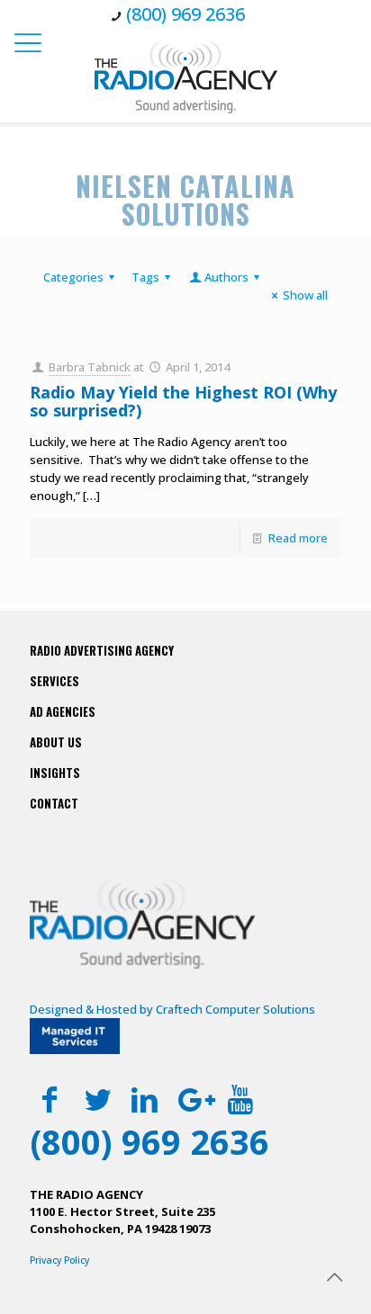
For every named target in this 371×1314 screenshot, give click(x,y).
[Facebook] (50, 1098)
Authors (226, 277)
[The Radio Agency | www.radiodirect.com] (185, 76)
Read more (298, 538)
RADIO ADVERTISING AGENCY (102, 650)
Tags (145, 277)
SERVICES (54, 681)
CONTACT (54, 803)
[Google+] (192, 1098)
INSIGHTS (55, 773)
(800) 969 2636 (185, 14)
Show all (305, 295)
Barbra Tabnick (90, 367)
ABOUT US (56, 742)
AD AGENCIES (62, 711)
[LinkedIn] (145, 1098)
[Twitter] (97, 1098)
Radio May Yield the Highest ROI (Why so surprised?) (183, 401)
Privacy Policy (59, 1260)
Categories (73, 277)
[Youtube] (240, 1098)
